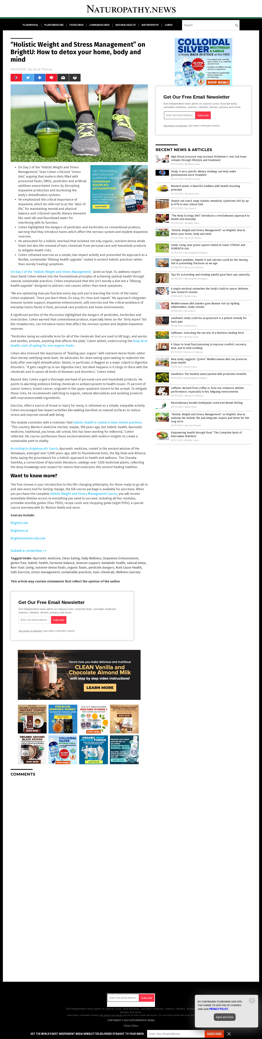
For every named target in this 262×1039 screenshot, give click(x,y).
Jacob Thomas (42, 69)
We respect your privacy (111, 1015)
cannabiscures (99, 25)
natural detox (136, 563)
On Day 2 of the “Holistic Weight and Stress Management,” (51, 272)
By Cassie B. (190, 208)
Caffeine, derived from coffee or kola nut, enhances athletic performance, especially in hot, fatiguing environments (207, 389)
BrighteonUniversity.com (28, 538)
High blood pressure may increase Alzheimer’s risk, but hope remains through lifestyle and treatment (208, 158)
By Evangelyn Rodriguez (196, 253)
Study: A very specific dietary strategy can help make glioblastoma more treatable (203, 173)
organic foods (77, 567)
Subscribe (214, 1034)
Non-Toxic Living (22, 567)
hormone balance (62, 563)
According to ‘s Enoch (34, 448)
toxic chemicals (104, 572)
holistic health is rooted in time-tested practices (107, 422)
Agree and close (224, 1017)
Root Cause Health (129, 567)
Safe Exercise (20, 572)
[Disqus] (79, 828)
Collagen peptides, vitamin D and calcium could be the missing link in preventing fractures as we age (209, 261)
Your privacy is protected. (30, 631)
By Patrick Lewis (192, 164)
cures (168, 25)
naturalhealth (125, 25)
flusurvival (30, 25)
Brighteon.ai (19, 530)
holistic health (38, 563)
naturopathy (150, 25)
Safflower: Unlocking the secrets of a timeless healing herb (207, 333)
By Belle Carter (192, 223)
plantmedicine (53, 25)
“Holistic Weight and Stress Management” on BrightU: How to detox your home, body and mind (208, 232)
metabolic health (113, 563)
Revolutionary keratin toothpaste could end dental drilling (207, 402)
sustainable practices (76, 572)
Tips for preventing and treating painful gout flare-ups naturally (210, 274)
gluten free (18, 563)
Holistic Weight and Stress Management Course (83, 494)
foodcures (76, 25)
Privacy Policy (131, 1025)
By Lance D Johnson (194, 267)
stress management (45, 572)
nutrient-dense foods (50, 567)
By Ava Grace (191, 296)
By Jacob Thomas (193, 238)
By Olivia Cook (192, 194)
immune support (88, 563)
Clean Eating (71, 558)
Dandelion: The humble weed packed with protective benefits (208, 374)
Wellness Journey (128, 572)
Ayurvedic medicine (47, 558)
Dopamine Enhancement (120, 558)
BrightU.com (19, 523)
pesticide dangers (101, 567)
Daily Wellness (91, 558)
